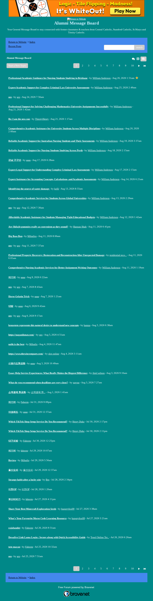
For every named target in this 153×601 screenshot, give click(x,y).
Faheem (25, 402)
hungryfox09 (67, 508)
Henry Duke (78, 421)
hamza (87, 325)
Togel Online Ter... (99, 537)
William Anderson (102, 78)
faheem (24, 450)
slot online (53, 353)
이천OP (25, 489)
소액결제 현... (38, 392)
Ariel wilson (98, 373)
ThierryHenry (42, 119)
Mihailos (32, 236)
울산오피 (28, 470)
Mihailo (33, 344)
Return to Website (17, 42)
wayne (76, 382)
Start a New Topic (17, 65)
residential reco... (118, 255)
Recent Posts (14, 46)
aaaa (28, 160)
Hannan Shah (80, 226)
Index (32, 42)
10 (132, 65)
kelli (56, 188)
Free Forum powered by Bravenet (76, 587)
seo (18, 97)
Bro (47, 479)
